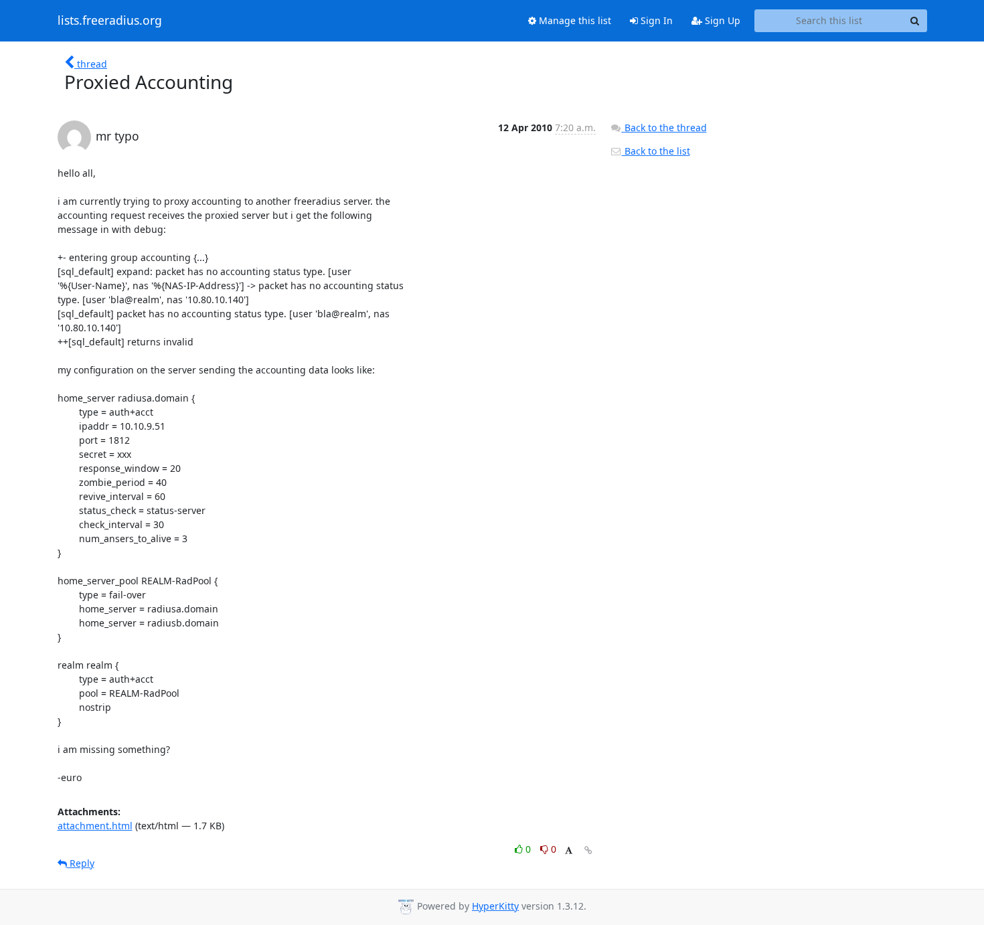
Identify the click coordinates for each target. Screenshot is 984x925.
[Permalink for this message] (588, 850)
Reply (80, 863)
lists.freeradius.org (110, 21)
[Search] (915, 20)
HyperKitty (495, 906)
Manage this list (573, 20)
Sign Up (721, 20)
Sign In (655, 20)
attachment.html (95, 825)
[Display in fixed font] (569, 851)
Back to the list (656, 151)
